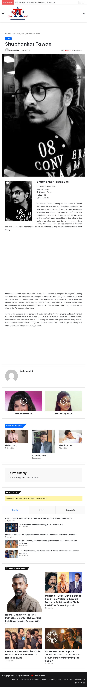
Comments (70, 510)
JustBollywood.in (79, 679)
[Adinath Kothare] (70, 436)
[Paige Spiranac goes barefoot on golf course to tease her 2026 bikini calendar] (11, 544)
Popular (15, 510)
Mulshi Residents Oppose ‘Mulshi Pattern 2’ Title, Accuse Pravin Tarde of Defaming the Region (62, 656)
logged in (21, 477)
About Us (15, 679)
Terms (44, 679)
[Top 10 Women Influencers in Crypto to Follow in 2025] (11, 527)
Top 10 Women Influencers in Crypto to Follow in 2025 (41, 524)
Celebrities (16, 34)
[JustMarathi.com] (17, 13)
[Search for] (84, 14)
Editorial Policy (35, 679)
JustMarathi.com (39, 676)
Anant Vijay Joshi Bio (40, 455)
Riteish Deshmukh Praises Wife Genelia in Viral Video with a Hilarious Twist (23, 654)
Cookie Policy (51, 679)
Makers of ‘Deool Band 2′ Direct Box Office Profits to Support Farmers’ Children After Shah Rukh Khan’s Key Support (63, 600)
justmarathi (13, 50)
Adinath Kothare (65, 445)
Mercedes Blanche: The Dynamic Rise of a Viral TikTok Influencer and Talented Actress (40, 534)
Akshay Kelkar (11, 445)
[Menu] (3, 14)
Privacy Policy (24, 679)
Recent (42, 510)
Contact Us (68, 679)
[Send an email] (18, 50)
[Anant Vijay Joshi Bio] (43, 441)
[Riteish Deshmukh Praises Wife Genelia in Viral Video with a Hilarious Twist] (23, 638)
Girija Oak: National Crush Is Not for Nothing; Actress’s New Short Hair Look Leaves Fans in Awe (49, 2)
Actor (23, 34)
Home (9, 34)
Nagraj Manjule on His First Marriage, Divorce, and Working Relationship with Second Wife (23, 618)
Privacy (60, 679)
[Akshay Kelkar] (16, 436)
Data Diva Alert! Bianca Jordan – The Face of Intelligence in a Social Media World (38, 518)
